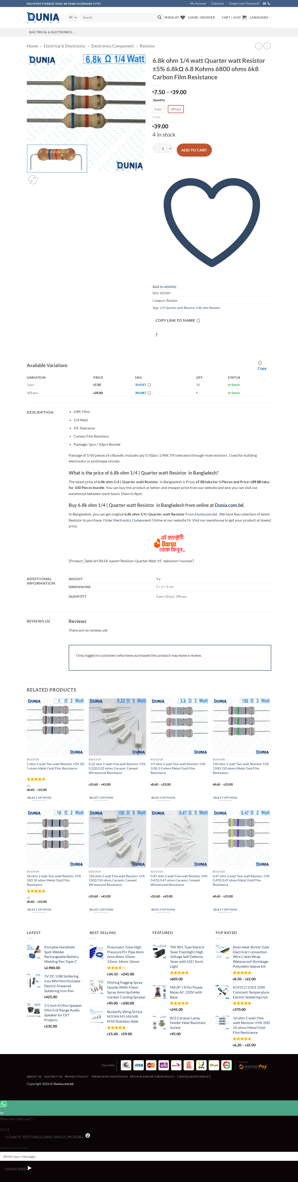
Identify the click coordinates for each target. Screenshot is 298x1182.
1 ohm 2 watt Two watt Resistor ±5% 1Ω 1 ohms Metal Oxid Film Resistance (55, 766)
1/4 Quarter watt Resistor (177, 308)
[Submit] (159, 17)
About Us (34, 1076)
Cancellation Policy (194, 1076)
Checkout (217, 3)
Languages (259, 17)
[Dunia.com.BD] (43, 17)
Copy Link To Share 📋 (178, 320)
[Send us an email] (264, 3)
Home (32, 45)
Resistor (147, 45)
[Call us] (269, 3)
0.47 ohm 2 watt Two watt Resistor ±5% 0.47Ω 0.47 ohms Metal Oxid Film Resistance (241, 880)
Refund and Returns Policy (152, 1076)
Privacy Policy (77, 1076)
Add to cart (194, 150)
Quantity (159, 100)
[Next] (44, 177)
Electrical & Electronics (50, 32)
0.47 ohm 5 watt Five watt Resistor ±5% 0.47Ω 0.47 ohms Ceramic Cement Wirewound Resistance (179, 880)
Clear (156, 117)
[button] (234, 17)
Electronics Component (112, 45)
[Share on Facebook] (157, 335)
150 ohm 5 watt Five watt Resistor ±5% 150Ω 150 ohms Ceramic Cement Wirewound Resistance (117, 880)
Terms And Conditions (109, 1076)
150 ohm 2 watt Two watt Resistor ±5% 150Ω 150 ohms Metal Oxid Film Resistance (241, 768)
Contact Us (53, 1076)
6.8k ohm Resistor (208, 308)
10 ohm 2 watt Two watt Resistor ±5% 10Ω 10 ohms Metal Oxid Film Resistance (54, 880)
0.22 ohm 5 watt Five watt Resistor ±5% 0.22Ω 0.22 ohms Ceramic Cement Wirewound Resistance (117, 768)
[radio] (158, 109)
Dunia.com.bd (229, 505)
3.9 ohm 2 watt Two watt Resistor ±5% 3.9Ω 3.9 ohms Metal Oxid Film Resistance (178, 768)
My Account (198, 3)
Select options (39, 797)
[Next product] (258, 46)
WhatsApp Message (14, 1148)
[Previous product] (267, 46)
